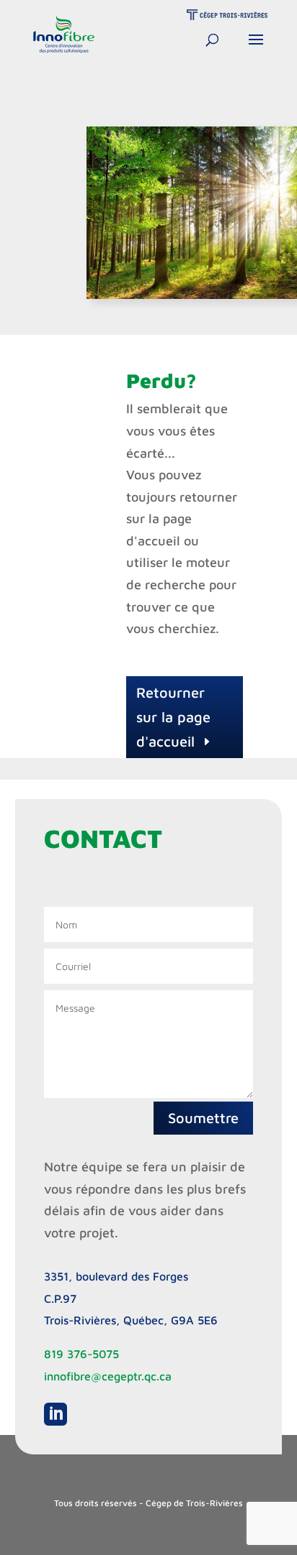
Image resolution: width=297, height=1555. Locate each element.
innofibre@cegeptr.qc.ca (108, 1376)
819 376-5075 (81, 1353)
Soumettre (203, 1117)
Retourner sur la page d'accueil (173, 716)
